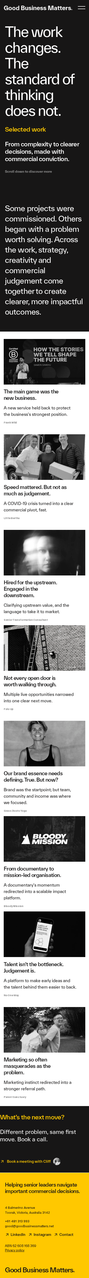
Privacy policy (14, 1250)
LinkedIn (18, 1234)
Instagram (42, 1234)
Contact (66, 1234)
